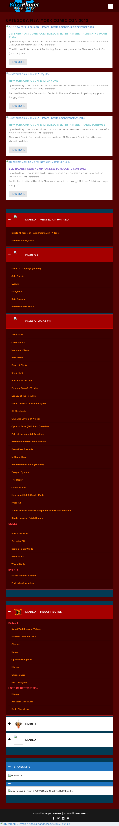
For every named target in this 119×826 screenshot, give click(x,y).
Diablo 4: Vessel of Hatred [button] (46, 219)
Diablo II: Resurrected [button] (43, 611)
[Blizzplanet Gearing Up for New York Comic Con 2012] (59, 162)
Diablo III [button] (31, 723)
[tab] (59, 220)
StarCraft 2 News (86, 173)
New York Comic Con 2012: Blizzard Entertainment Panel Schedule (57, 124)
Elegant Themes (52, 813)
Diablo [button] (30, 739)
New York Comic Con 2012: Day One (33, 80)
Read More (18, 62)
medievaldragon (19, 41)
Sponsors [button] (22, 766)
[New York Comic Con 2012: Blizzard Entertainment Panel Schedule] (59, 118)
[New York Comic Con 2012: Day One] (59, 74)
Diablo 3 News (69, 41)
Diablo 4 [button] (31, 255)
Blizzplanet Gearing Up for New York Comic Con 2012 (47, 168)
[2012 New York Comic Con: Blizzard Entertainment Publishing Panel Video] (59, 27)
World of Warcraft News (26, 44)
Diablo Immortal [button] (38, 321)
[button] (59, 784)
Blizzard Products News (51, 41)
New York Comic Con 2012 (88, 41)
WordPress (82, 813)
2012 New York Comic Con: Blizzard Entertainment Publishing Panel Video (58, 35)
